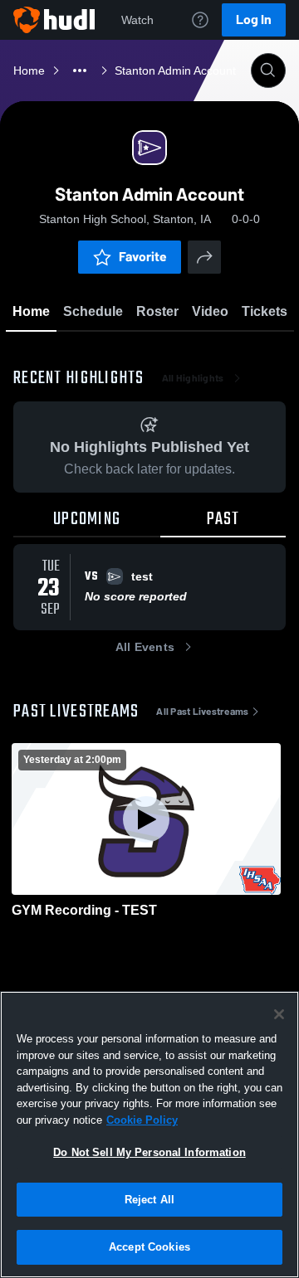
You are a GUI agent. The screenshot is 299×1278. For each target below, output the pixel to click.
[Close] (279, 1014)
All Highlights (193, 378)
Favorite (143, 256)
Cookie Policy (142, 1120)
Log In (254, 19)
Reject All (149, 1199)
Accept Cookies (149, 1247)
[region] (149, 1134)
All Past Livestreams (202, 711)
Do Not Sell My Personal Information (149, 1152)
